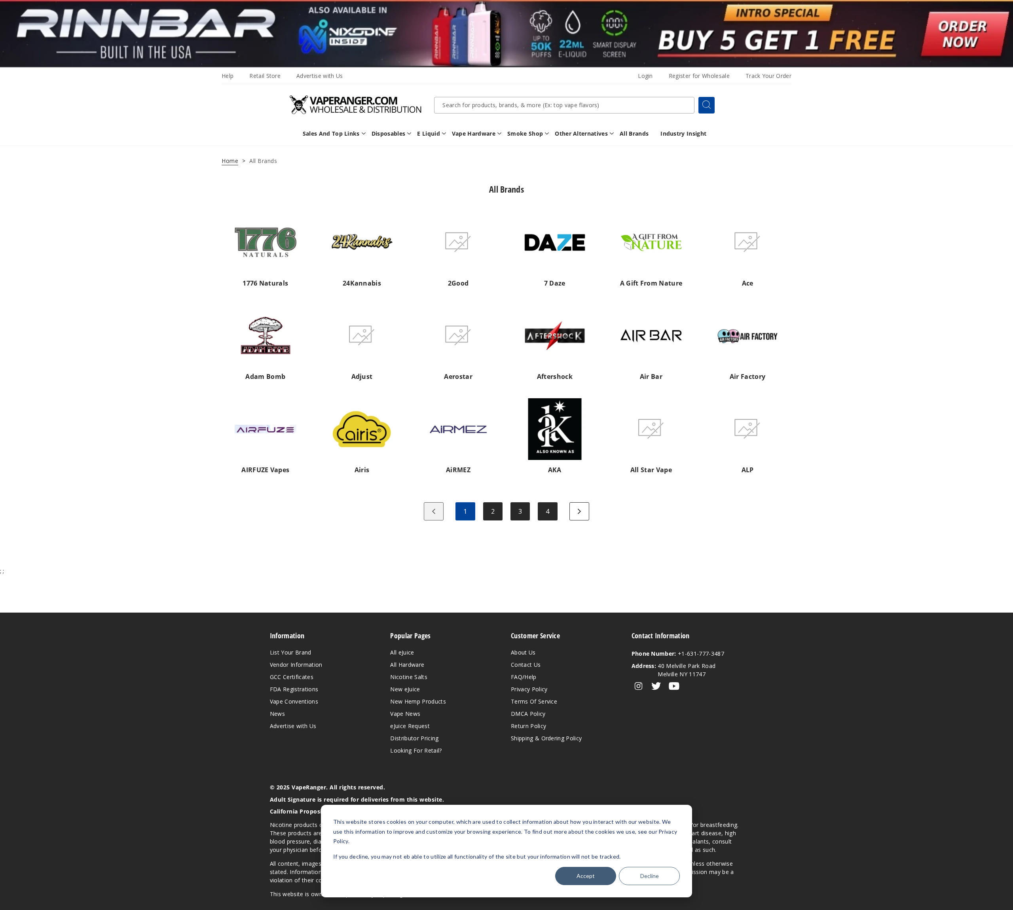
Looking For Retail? (416, 750)
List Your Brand (290, 652)
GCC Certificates (291, 677)
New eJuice (405, 689)
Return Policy (528, 726)
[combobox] (564, 104)
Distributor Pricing (414, 738)
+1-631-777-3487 (678, 653)
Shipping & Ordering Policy (546, 738)
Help (227, 75)
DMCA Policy (528, 713)
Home (230, 161)
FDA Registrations (294, 689)
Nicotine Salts (408, 677)
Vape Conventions (294, 701)
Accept (586, 875)
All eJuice (402, 652)
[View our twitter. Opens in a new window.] (656, 686)
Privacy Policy (529, 689)
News (277, 713)
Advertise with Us (319, 75)
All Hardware (407, 664)
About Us (523, 652)
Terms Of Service (534, 701)
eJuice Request (409, 726)
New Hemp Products (418, 701)
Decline (649, 875)
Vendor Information (296, 664)
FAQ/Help (524, 677)
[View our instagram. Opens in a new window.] (638, 686)
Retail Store (265, 75)
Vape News (405, 713)
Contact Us (526, 664)
